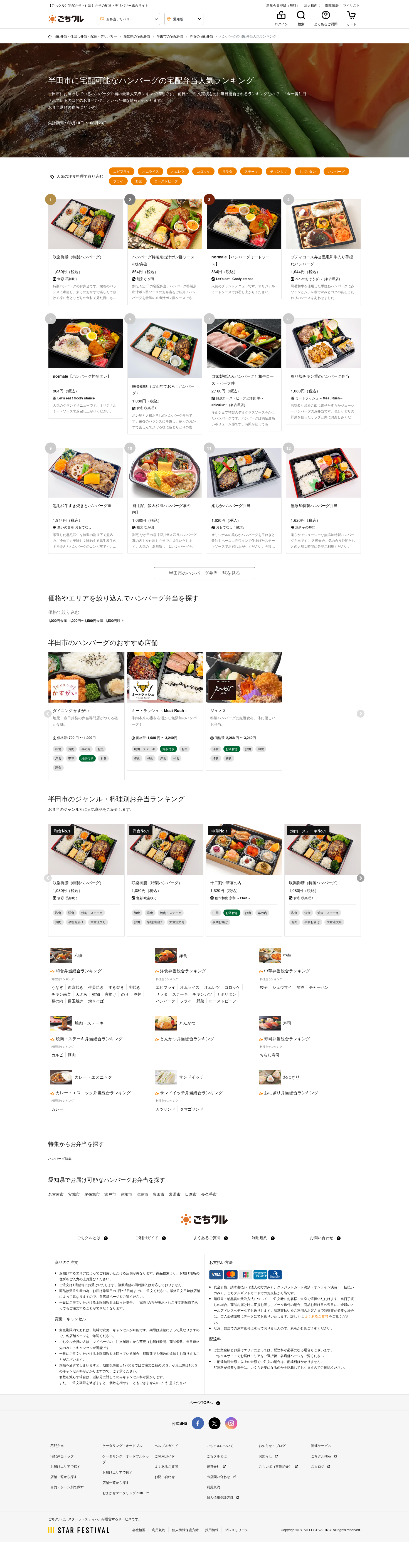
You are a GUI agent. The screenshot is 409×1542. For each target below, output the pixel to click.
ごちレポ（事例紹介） (276, 1466)
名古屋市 (56, 1194)
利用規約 (260, 1237)
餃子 (264, 987)
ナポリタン (307, 171)
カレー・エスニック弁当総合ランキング (93, 1092)
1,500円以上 (114, 620)
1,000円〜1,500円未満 (86, 620)
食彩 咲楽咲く (67, 897)
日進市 (191, 1194)
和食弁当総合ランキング (78, 971)
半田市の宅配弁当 (170, 36)
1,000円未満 (57, 620)
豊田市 (158, 1194)
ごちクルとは (89, 1237)
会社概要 (139, 1529)
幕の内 (57, 1001)
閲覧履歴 (332, 5)
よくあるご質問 (207, 1237)
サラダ (227, 171)
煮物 (96, 994)
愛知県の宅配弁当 (137, 36)
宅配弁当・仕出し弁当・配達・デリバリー (85, 36)
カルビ (57, 1054)
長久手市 (209, 1194)
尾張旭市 (92, 1194)
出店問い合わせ (219, 1476)
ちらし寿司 (269, 1054)
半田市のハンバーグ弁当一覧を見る (204, 573)
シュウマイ (282, 987)
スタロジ (318, 1466)
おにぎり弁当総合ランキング (290, 1092)
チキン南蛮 (61, 994)
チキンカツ (278, 171)
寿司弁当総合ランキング (286, 1039)
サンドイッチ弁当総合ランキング (191, 1092)
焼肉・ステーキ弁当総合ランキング (88, 1039)
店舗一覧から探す (63, 1476)
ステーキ (251, 171)
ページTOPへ (201, 1402)
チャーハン (319, 987)
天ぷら (81, 994)
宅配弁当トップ (62, 1456)
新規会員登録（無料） (283, 5)
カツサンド (165, 1109)
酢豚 (300, 987)
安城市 (74, 1194)
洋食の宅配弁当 (201, 36)
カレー (57, 1109)
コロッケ (203, 171)
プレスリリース (236, 1529)
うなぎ (57, 987)
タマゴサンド (191, 1109)
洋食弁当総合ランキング (182, 971)
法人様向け (312, 5)
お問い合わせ (322, 1237)
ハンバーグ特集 (60, 1158)
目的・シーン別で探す (67, 1486)
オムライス (150, 171)
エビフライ (121, 171)
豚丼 (137, 994)
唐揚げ (110, 994)
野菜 (138, 181)
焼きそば (96, 1001)
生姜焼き (96, 987)
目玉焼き (75, 1001)
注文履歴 (122, 1341)
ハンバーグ (336, 171)
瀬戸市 (110, 1194)
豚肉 (72, 1054)
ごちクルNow (321, 1456)
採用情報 (211, 1529)
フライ (118, 181)
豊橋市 (126, 1194)
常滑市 (175, 1194)
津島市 (142, 1194)
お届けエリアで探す (65, 1466)
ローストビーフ (166, 181)
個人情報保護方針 (220, 1497)
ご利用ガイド (147, 1237)
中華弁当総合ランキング (286, 971)
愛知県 (56, 1179)
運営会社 (214, 1466)
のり (125, 994)
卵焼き (135, 987)
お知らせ (266, 1456)
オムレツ (177, 171)
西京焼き (75, 987)
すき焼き (116, 987)
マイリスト (351, 5)
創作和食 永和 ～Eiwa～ (233, 897)
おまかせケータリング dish (123, 1492)
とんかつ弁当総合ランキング (186, 1039)
